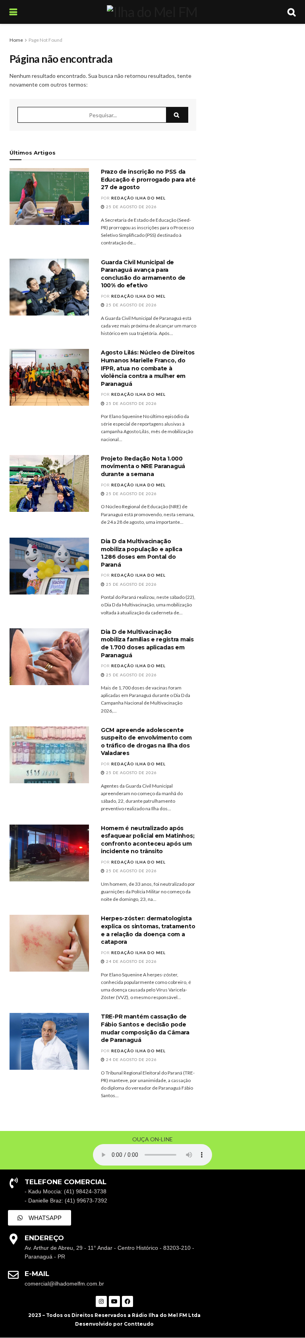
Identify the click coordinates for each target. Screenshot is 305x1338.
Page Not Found (45, 40)
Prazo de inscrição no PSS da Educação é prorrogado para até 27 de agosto (148, 179)
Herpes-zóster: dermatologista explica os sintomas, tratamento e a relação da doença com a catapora (148, 930)
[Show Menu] (13, 12)
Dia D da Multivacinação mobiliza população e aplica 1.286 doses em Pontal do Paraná (141, 553)
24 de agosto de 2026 (131, 961)
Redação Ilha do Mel (138, 198)
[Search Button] (291, 12)
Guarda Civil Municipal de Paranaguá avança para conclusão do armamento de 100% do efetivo (143, 274)
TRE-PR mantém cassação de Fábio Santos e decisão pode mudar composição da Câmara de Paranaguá (145, 1028)
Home (16, 40)
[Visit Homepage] (152, 12)
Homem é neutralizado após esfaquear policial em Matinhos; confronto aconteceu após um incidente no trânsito (147, 840)
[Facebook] (127, 1301)
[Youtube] (114, 1301)
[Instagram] (101, 1301)
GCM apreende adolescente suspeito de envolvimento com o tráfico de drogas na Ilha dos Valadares (146, 741)
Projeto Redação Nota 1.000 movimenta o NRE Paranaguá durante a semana (143, 466)
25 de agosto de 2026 (131, 206)
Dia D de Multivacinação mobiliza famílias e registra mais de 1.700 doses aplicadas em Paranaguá (147, 643)
